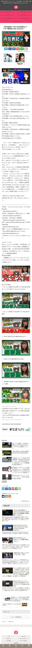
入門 (9, 636)
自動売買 (16, 643)
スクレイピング (23, 638)
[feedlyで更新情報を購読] (6, 496)
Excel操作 (8, 640)
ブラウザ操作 (23, 640)
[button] (28, 424)
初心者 (4, 481)
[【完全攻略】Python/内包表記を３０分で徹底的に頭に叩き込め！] (14, 48)
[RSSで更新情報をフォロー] (9, 496)
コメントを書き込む (16, 617)
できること (8, 638)
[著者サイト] (3, 496)
